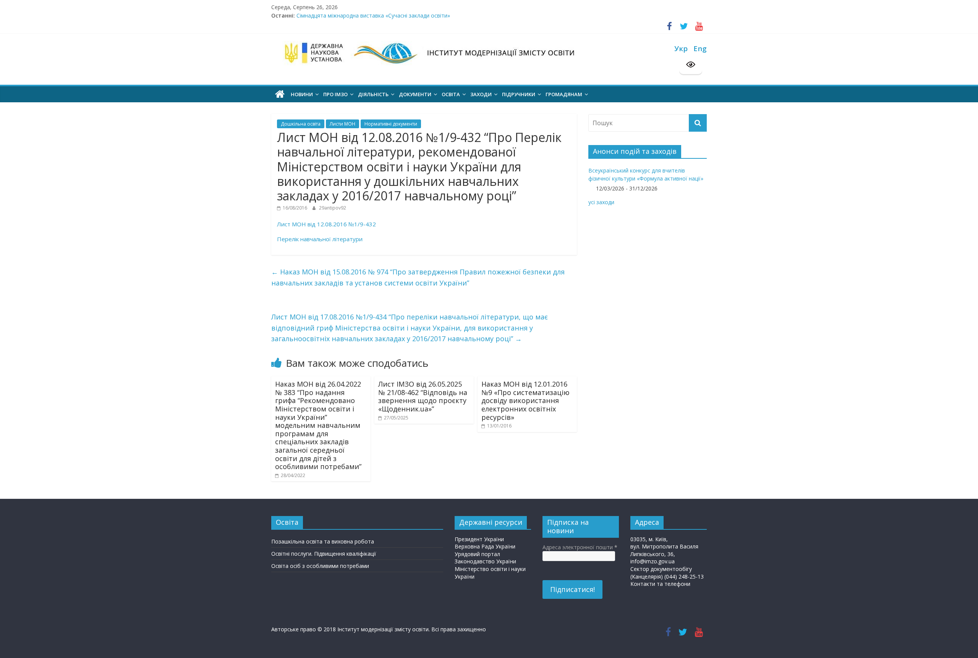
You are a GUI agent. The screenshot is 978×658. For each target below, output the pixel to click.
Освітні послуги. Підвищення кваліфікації (323, 553)
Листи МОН (342, 124)
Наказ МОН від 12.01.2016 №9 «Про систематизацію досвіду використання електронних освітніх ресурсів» (525, 400)
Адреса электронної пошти (579, 547)
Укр (681, 48)
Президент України (479, 539)
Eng (700, 48)
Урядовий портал (477, 554)
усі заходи (601, 202)
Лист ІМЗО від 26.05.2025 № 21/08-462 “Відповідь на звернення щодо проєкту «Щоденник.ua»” (422, 396)
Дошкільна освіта (301, 124)
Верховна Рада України (485, 546)
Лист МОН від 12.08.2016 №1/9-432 (326, 224)
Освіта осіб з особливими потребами (320, 565)
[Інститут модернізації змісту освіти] (279, 94)
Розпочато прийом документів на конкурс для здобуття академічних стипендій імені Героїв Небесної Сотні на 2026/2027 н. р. (459, 11)
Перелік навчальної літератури (320, 239)
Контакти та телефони (660, 583)
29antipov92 (332, 208)
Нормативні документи (390, 124)
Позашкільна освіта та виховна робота (322, 541)
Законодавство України (485, 561)
